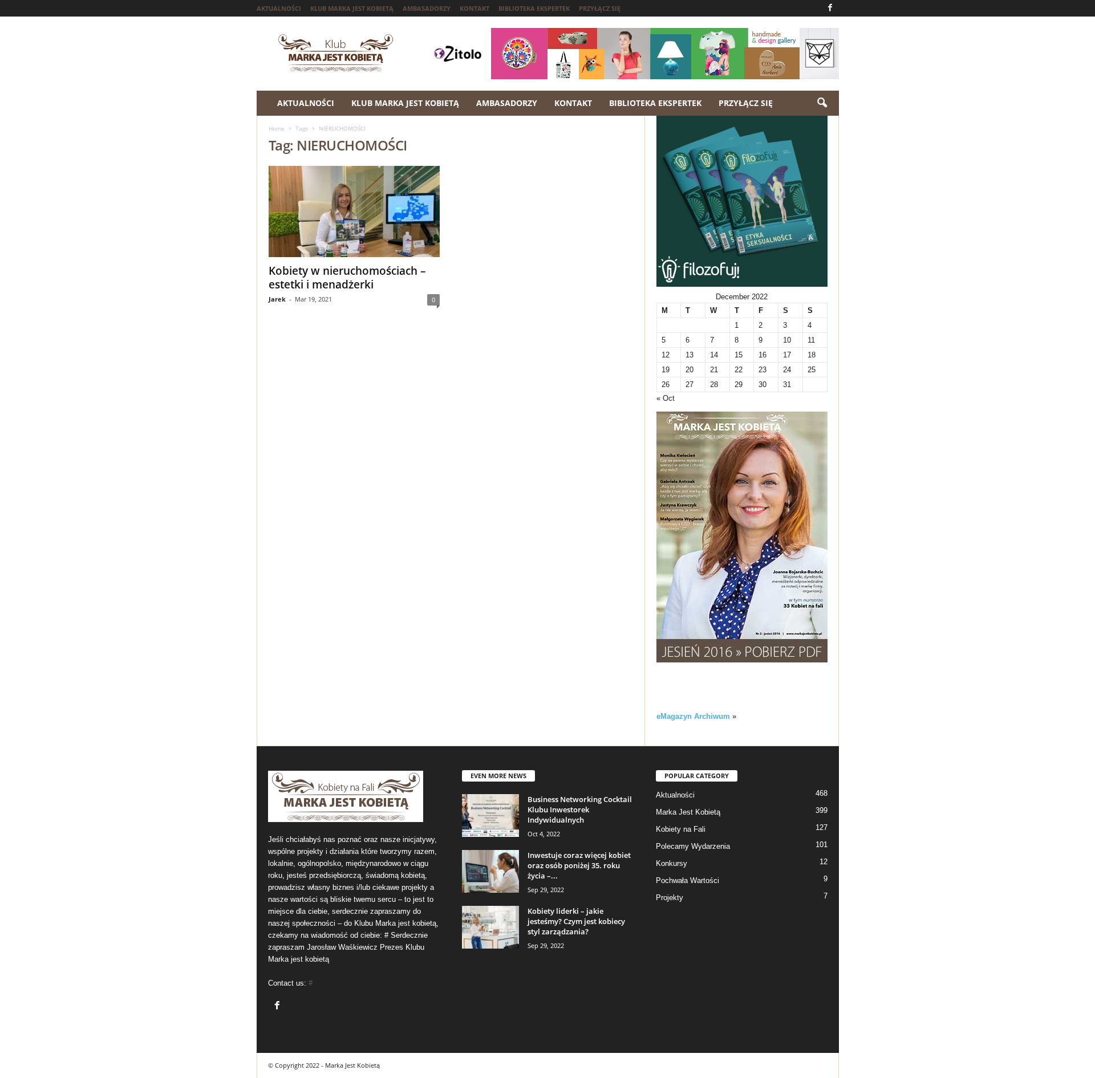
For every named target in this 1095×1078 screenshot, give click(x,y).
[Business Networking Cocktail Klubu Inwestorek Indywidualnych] (490, 815)
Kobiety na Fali (680, 829)
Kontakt (474, 8)
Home (277, 128)
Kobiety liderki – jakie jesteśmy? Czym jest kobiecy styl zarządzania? (576, 921)
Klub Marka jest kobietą (352, 8)
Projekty (669, 897)
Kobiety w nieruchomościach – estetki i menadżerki (347, 277)
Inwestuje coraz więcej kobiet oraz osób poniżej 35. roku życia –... (579, 865)
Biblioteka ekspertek (534, 8)
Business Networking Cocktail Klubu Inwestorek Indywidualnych (580, 809)
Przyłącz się (599, 8)
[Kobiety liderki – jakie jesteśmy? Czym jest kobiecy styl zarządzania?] (490, 927)
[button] (821, 103)
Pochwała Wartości (687, 880)
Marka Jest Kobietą (688, 812)
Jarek (277, 299)
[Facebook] (830, 8)
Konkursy (671, 863)
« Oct (665, 398)
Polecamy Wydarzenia (693, 846)
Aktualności (279, 8)
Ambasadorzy (427, 8)
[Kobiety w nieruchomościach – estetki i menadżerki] (354, 211)
